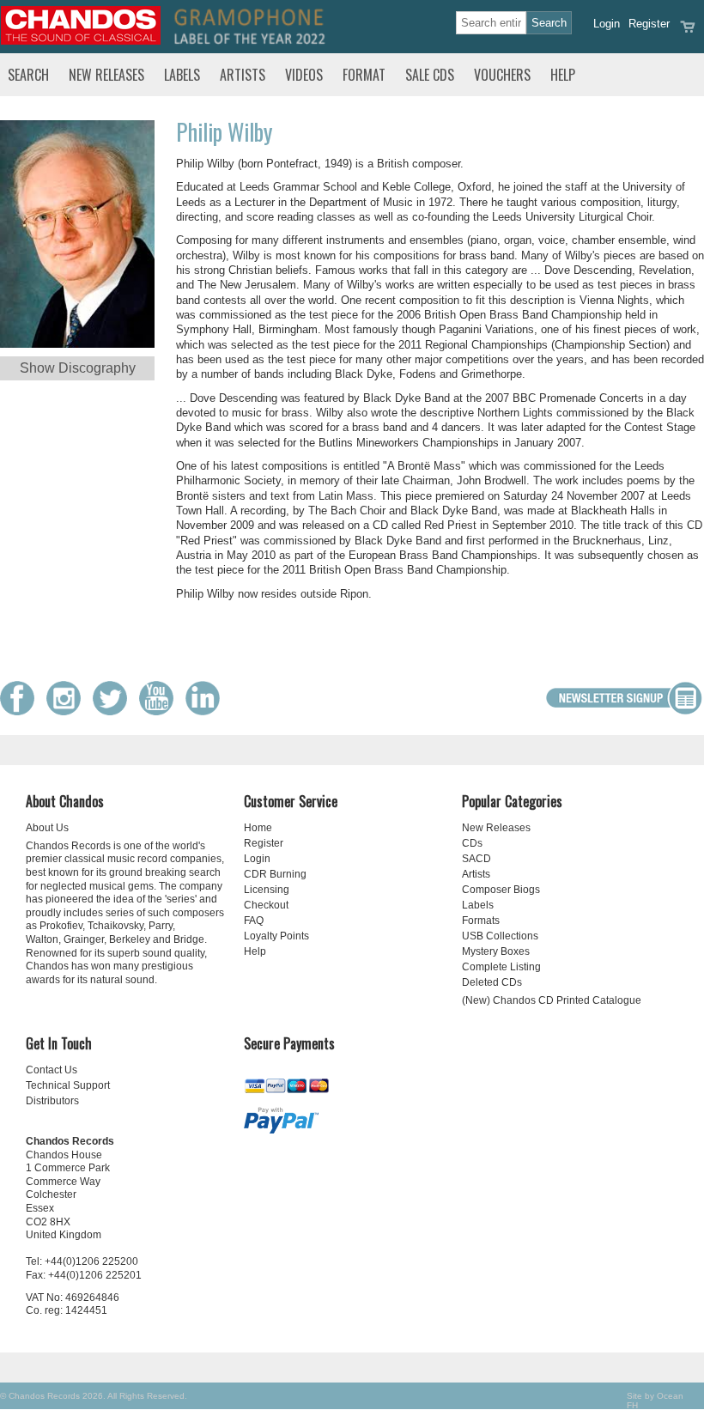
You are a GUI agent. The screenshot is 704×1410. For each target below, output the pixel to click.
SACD (476, 859)
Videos (304, 74)
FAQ (254, 921)
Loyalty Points (276, 936)
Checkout (266, 905)
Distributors (52, 1101)
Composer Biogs (501, 890)
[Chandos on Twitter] (114, 711)
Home (258, 828)
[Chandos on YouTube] (160, 711)
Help (562, 74)
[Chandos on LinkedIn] (206, 711)
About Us (47, 828)
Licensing (266, 890)
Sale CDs (429, 74)
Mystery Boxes (496, 951)
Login (606, 23)
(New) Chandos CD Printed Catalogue (551, 1000)
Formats (481, 921)
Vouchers (502, 74)
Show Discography (78, 368)
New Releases (106, 74)
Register (649, 23)
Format (364, 74)
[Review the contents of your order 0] (687, 32)
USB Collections (500, 936)
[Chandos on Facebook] (21, 711)
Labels (182, 74)
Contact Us (51, 1070)
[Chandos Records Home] (81, 40)
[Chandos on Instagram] (67, 711)
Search (28, 74)
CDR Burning (275, 874)
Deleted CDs (492, 982)
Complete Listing (501, 967)
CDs (472, 843)
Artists (242, 74)
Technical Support (68, 1085)
